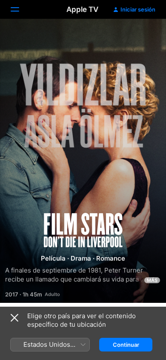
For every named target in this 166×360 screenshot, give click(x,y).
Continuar (126, 344)
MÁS (152, 280)
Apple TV (82, 9)
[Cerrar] (14, 318)
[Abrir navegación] (20, 9)
